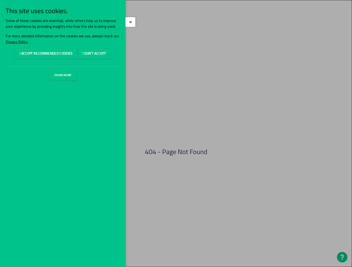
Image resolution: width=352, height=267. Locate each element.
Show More (63, 75)
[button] (130, 22)
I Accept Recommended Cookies (46, 53)
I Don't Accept (94, 53)
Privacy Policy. (17, 41)
